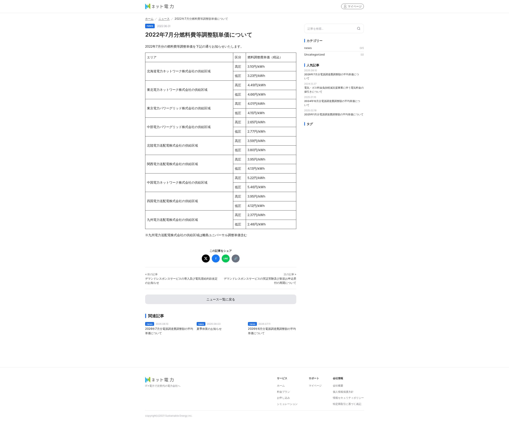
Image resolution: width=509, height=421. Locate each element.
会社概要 (338, 385)
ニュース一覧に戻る (220, 299)
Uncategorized (314, 54)
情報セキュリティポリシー (348, 397)
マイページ (355, 6)
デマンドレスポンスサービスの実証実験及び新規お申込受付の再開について (260, 280)
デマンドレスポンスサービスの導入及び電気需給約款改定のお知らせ (181, 280)
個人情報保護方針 (343, 391)
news (308, 48)
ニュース (164, 18)
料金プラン (283, 391)
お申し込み (283, 397)
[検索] (358, 28)
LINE (225, 258)
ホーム (149, 18)
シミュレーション (287, 403)
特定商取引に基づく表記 (347, 403)
